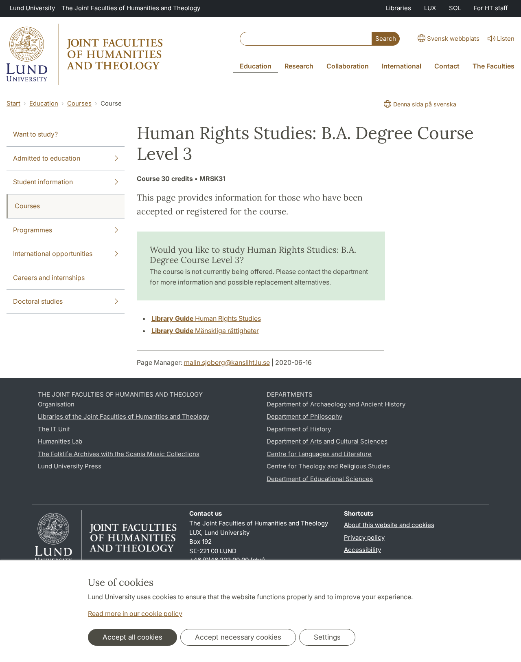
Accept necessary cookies (238, 637)
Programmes (32, 230)
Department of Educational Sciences (320, 479)
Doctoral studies (38, 301)
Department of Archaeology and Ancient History (336, 404)
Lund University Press (69, 466)
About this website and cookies (389, 525)
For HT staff (491, 8)
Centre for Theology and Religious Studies (328, 466)
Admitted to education (46, 158)
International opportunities (52, 253)
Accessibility (362, 550)
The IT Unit (54, 429)
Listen (505, 38)
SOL (455, 8)
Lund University (32, 8)
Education (43, 103)
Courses (79, 103)
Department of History (299, 429)
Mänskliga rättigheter (205, 331)
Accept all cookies (132, 637)
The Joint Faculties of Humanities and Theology (130, 8)
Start (13, 103)
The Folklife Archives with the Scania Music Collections (118, 454)
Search (385, 38)
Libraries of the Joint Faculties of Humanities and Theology (123, 416)
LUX (430, 8)
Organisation (56, 404)
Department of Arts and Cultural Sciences (327, 441)
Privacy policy (364, 537)
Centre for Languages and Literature (319, 454)
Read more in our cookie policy (135, 613)
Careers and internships (49, 278)
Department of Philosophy (304, 416)
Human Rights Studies (206, 318)
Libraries (398, 8)
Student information (43, 182)
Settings (327, 637)
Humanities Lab (60, 441)
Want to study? (35, 134)
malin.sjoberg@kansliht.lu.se (227, 362)
